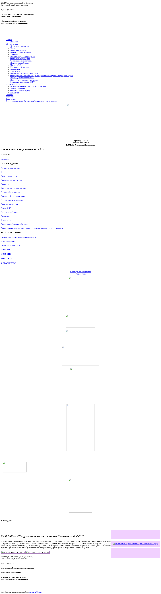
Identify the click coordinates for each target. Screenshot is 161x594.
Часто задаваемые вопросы (21, 61)
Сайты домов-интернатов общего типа (80, 273)
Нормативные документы (20, 52)
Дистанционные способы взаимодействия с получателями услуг (32, 101)
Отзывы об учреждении (10, 192)
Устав (12, 48)
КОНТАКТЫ (6, 259)
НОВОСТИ (6, 254)
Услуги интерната (13, 84)
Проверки (14, 42)
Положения (15, 69)
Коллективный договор (19, 67)
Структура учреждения (19, 46)
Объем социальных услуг (20, 90)
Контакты (10, 97)
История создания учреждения (22, 57)
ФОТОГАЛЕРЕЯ (8, 263)
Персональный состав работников (24, 74)
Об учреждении (12, 44)
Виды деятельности (18, 50)
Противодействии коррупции (13, 196)
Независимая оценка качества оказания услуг (28, 86)
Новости (9, 95)
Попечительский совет (19, 63)
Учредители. (15, 71)
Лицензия (14, 54)
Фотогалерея (11, 99)
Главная (9, 40)
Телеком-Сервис (35, 592)
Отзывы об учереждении (20, 59)
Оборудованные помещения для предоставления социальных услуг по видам (41, 76)
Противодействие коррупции (22, 78)
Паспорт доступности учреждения (24, 80)
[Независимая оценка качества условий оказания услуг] (135, 544)
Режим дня (14, 93)
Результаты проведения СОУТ (22, 82)
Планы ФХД (15, 65)
